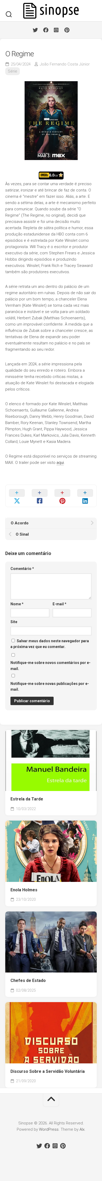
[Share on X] (16, 496)
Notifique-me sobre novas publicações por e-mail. (49, 687)
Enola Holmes (23, 889)
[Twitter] (35, 30)
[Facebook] (46, 30)
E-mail (59, 604)
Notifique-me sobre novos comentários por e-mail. (50, 666)
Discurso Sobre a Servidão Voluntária (47, 1071)
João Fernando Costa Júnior (65, 64)
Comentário (22, 569)
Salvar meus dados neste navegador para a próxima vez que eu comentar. (49, 644)
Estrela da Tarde (26, 799)
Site (13, 622)
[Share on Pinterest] (62, 496)
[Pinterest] (66, 30)
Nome (17, 604)
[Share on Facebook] (39, 496)
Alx (82, 1129)
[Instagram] (56, 30)
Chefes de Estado (28, 980)
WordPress (49, 1129)
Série (12, 71)
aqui (60, 462)
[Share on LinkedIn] (85, 496)
